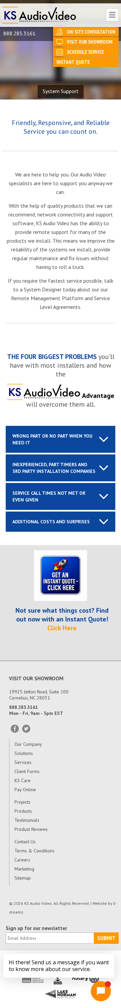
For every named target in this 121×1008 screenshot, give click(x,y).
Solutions (23, 753)
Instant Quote (73, 62)
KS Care (22, 780)
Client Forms (27, 771)
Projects (22, 802)
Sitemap (22, 878)
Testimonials (26, 820)
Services (23, 762)
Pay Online (25, 790)
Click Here (62, 627)
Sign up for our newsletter (36, 928)
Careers (22, 860)
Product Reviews (31, 829)
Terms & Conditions (34, 851)
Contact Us (25, 842)
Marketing (24, 869)
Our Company (28, 744)
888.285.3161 (19, 33)
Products (23, 811)
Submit (106, 938)
